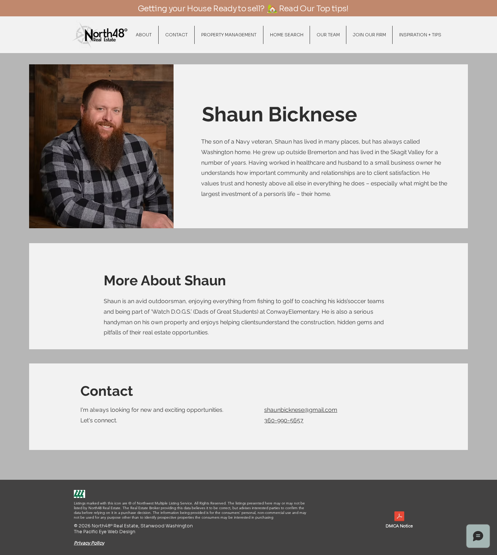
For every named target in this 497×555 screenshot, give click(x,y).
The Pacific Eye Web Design (104, 531)
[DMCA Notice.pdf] (399, 517)
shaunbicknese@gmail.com (300, 409)
